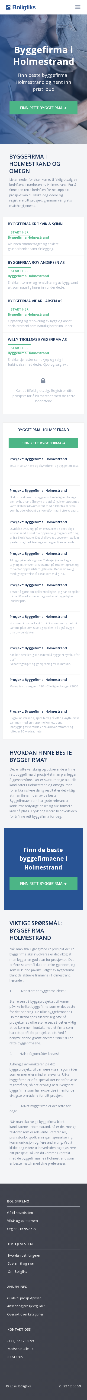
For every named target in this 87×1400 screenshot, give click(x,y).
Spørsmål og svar (21, 1263)
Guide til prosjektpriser (24, 1298)
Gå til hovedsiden (20, 1212)
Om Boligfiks (17, 1271)
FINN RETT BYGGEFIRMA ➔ (43, 107)
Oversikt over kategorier (25, 1314)
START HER (20, 232)
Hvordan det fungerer (24, 1255)
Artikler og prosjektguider (26, 1306)
